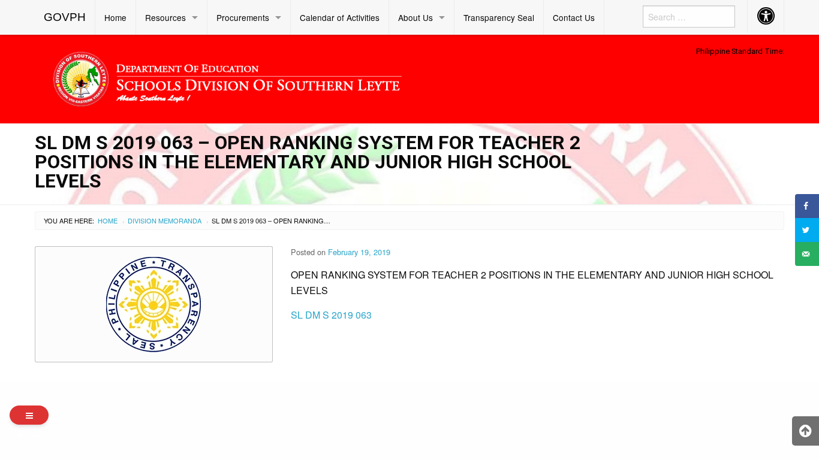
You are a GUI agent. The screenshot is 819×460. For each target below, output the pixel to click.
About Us (415, 17)
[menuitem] (65, 17)
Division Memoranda (164, 220)
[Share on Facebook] (807, 206)
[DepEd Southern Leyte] (313, 77)
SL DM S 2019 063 (331, 315)
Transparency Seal (498, 17)
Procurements (242, 17)
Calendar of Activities (340, 17)
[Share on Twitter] (807, 230)
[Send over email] (807, 254)
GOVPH (65, 17)
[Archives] (29, 415)
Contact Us (574, 17)
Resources (165, 17)
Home (115, 17)
